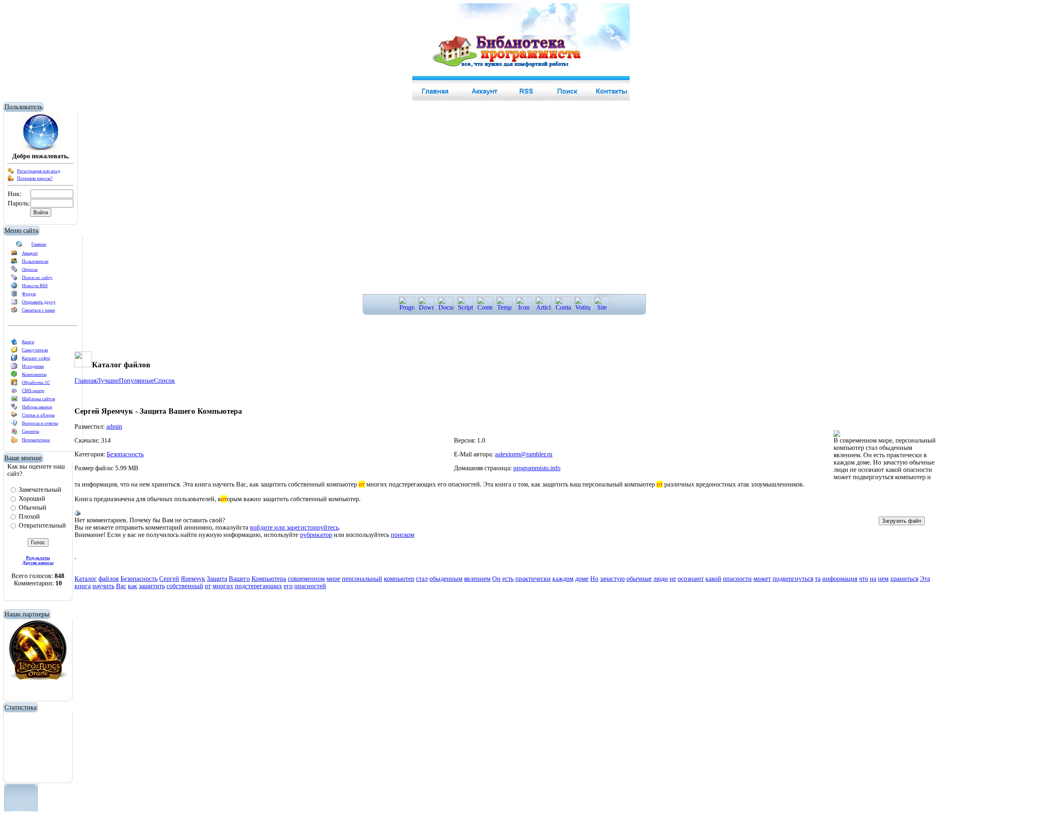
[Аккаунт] (14, 254)
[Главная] (19, 245)
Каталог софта (36, 358)
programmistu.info (536, 468)
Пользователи (35, 261)
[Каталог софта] (14, 359)
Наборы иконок (37, 406)
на (873, 578)
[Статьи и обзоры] (14, 416)
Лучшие (107, 380)
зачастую (612, 578)
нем (883, 578)
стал (422, 578)
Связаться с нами (38, 310)
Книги (28, 341)
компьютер (399, 578)
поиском (402, 534)
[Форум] (14, 295)
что (863, 578)
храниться (904, 578)
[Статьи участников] (14, 441)
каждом (563, 578)
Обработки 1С (36, 382)
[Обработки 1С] (14, 384)
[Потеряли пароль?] (11, 179)
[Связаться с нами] (14, 311)
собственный (184, 586)
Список (164, 380)
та (818, 578)
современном (306, 578)
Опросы (29, 269)
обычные (639, 578)
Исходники (33, 366)
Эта (925, 578)
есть (508, 578)
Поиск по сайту (37, 277)
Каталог (85, 578)
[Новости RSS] (14, 287)
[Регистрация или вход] (11, 172)
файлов (109, 578)
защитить (152, 586)
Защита (217, 578)
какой (713, 578)
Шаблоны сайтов (38, 398)
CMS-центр (33, 390)
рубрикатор (316, 534)
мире (333, 578)
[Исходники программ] (14, 367)
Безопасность (125, 454)
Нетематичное (36, 439)
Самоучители (35, 349)
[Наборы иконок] (14, 408)
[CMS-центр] (14, 392)
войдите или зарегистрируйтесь (294, 527)
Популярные (136, 380)
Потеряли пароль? (35, 178)
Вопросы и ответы (40, 423)
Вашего (239, 578)
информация (839, 578)
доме (582, 578)
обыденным (445, 578)
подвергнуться (793, 578)
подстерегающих (258, 586)
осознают (691, 578)
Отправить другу (39, 301)
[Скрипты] (14, 432)
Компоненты (34, 374)
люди (660, 578)
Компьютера (269, 578)
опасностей (310, 586)
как (132, 586)
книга (82, 586)
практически (533, 578)
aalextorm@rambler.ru (523, 454)
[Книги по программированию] (14, 343)
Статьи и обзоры (38, 414)
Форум (29, 293)
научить (103, 586)
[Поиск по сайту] (14, 279)
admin (114, 426)
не (673, 578)
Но (594, 578)
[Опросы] (14, 270)
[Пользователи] (14, 262)
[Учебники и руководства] (14, 351)
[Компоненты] (14, 375)
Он (496, 578)
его (288, 586)
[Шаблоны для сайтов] (14, 400)
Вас (121, 586)
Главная (38, 244)
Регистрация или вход (38, 170)
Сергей (169, 578)
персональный (362, 578)
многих (222, 586)
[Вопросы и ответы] (14, 424)
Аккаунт (30, 253)
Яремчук (193, 578)
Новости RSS (35, 285)
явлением (477, 578)
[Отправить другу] (14, 303)
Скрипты (30, 431)
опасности (737, 578)
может (762, 578)
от (208, 586)
